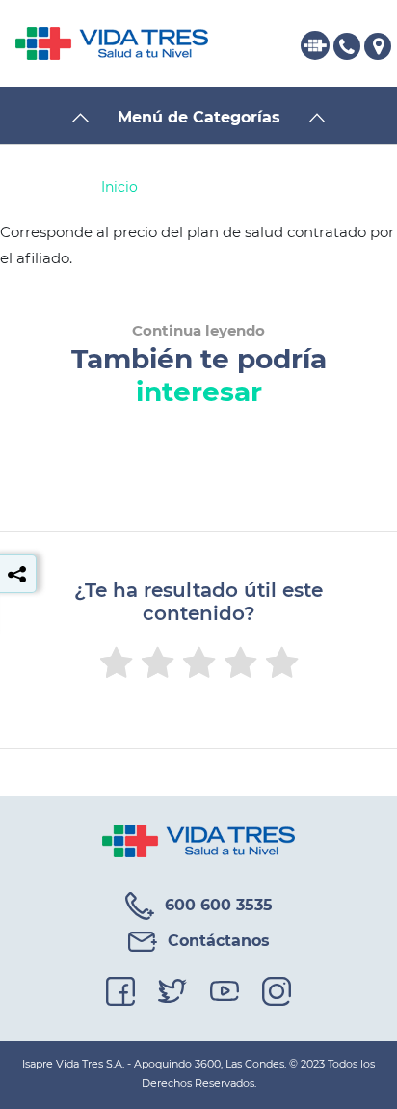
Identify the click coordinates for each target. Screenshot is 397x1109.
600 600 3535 (352, 45)
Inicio (119, 187)
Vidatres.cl (321, 46)
